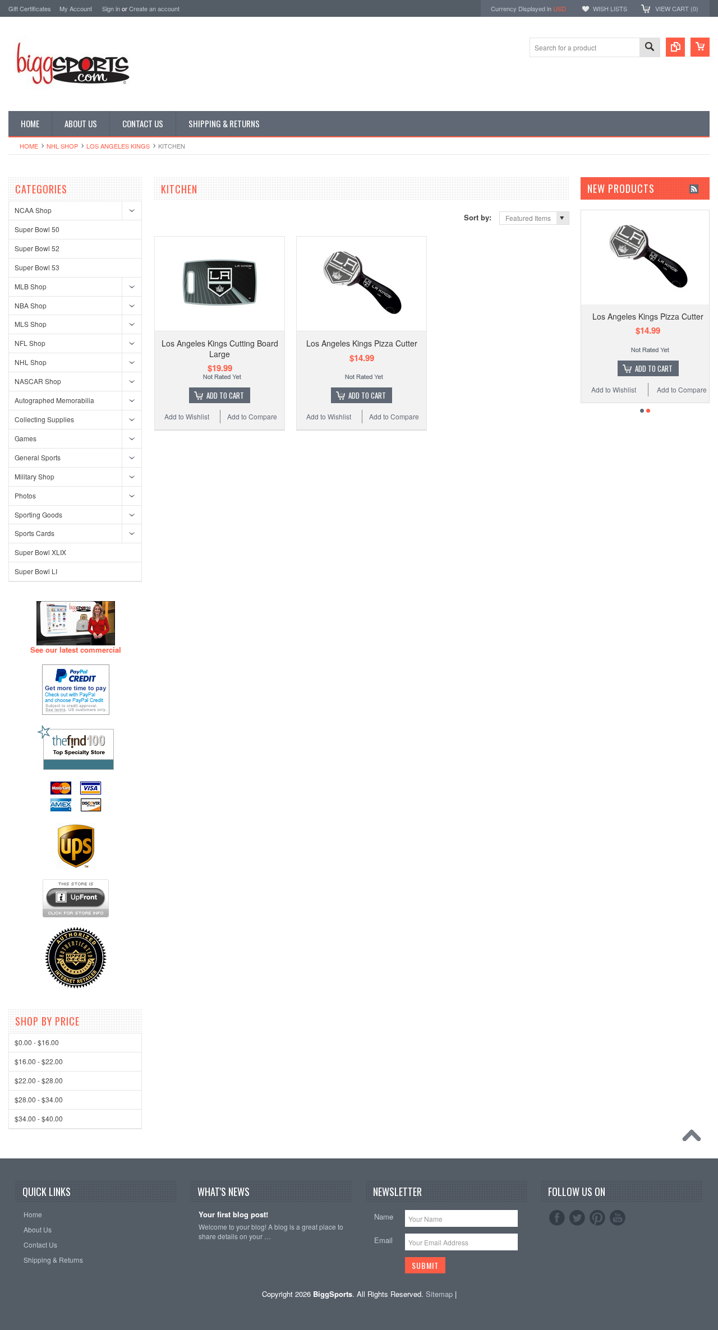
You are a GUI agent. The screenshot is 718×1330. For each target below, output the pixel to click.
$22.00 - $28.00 (39, 1080)
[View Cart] (700, 47)
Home (29, 145)
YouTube (617, 1218)
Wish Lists (610, 8)
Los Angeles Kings (118, 145)
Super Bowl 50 (37, 229)
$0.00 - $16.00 (37, 1042)
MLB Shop (31, 286)
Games (25, 438)
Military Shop (34, 476)
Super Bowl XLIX (40, 552)
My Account (75, 8)
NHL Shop (62, 145)
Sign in (111, 8)
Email (383, 1240)
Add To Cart (225, 395)
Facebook (557, 1218)
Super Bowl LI (36, 571)
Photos (25, 495)
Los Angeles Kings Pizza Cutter (361, 343)
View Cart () (676, 8)
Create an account (154, 8)
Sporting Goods (38, 514)
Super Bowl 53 (37, 267)
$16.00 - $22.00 (39, 1061)
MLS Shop (31, 324)
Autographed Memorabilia (54, 400)
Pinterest (597, 1218)
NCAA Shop (33, 210)
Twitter (577, 1218)
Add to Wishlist (186, 416)
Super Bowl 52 (37, 248)
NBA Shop (31, 305)
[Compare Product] (675, 47)
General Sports (38, 457)
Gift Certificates (29, 8)
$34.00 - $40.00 (39, 1118)
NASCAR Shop (38, 381)
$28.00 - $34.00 (39, 1099)
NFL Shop (30, 343)
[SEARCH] (649, 48)
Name (383, 1216)
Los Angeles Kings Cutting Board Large (220, 348)
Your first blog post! (233, 1215)
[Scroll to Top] (694, 1138)
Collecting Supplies (44, 419)
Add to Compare (252, 416)
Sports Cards (34, 533)
